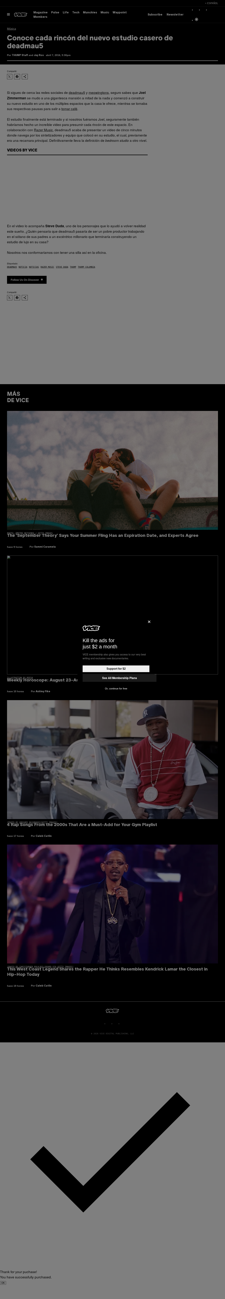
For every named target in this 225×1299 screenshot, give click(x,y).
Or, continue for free (116, 688)
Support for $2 (116, 668)
